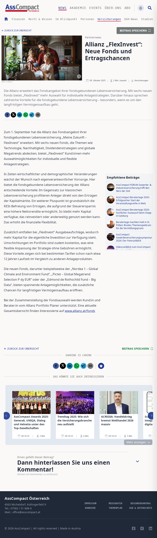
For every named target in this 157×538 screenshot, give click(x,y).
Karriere (90, 508)
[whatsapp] (25, 114)
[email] (38, 114)
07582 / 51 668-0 (21, 508)
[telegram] (31, 114)
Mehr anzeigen (136, 442)
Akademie (78, 8)
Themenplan (115, 508)
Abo (127, 8)
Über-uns (113, 8)
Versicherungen (109, 19)
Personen (87, 19)
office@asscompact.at (26, 512)
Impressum (90, 503)
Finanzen (18, 19)
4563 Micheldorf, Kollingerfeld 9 (25, 504)
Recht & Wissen (40, 19)
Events (95, 8)
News (62, 8)
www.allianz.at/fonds (80, 311)
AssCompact (22, 528)
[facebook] (7, 114)
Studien (147, 19)
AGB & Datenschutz (140, 508)
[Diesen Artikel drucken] (101, 366)
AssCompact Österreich (27, 498)
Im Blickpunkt (66, 19)
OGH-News (131, 19)
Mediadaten (115, 503)
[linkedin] (19, 114)
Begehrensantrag (141, 503)
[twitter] (13, 114)
